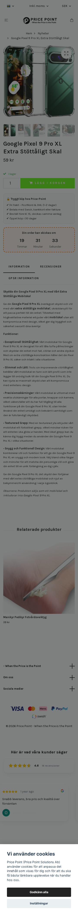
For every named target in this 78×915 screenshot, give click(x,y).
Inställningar (39, 903)
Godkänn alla (39, 892)
